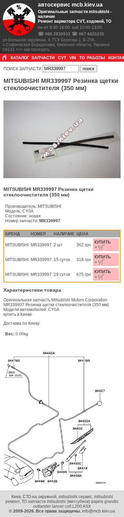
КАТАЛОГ (20, 57)
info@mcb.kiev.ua (98, 511)
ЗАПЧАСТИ (43, 57)
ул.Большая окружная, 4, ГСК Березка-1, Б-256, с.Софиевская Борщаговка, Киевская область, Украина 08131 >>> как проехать (56, 44)
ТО (82, 57)
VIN (72, 57)
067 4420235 (91, 34)
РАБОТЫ (96, 57)
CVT (62, 57)
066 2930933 (57, 34)
